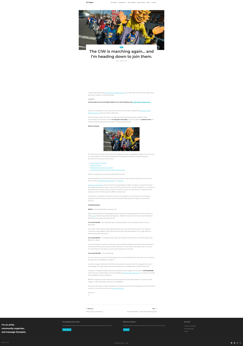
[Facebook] (234, 343)
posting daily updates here (141, 102)
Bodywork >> (123, 2)
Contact (153, 2)
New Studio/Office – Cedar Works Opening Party (142, 310)
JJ (118, 61)
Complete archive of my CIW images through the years (108, 170)
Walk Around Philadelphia (190, 326)
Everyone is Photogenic (95, 185)
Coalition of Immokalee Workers (115, 93)
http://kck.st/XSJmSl (118, 288)
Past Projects (132, 2)
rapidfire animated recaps (106, 180)
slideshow (120, 180)
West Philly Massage (189, 328)
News (121, 47)
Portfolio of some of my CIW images (102, 167)
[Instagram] (237, 343)
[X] (240, 343)
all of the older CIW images (131, 273)
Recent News (141, 2)
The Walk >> (114, 2)
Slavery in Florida (96, 165)
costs (93, 216)
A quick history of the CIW (99, 163)
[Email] (231, 343)
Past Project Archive (119, 343)
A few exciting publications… (95, 310)
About (148, 2)
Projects (186, 331)
